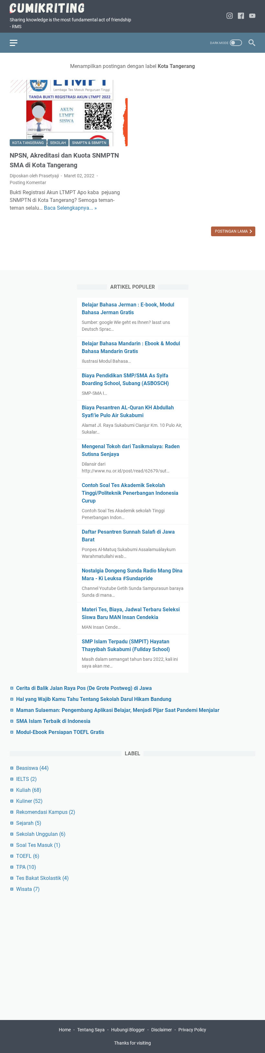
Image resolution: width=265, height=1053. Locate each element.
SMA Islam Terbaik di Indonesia (53, 721)
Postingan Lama (232, 231)
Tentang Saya (91, 1029)
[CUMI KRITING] (51, 8)
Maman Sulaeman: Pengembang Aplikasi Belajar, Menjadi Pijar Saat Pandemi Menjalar (117, 710)
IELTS (26, 779)
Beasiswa (32, 768)
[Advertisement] (132, 953)
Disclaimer (162, 1029)
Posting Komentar (28, 182)
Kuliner (29, 801)
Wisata (28, 889)
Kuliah (28, 790)
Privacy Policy (192, 1029)
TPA (26, 867)
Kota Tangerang (28, 143)
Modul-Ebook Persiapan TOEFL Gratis (60, 732)
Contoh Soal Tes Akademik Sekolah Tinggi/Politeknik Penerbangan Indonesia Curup (130, 493)
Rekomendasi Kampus (45, 812)
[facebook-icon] (241, 16)
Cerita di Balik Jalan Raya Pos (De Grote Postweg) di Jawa (84, 688)
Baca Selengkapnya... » (70, 208)
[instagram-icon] (230, 16)
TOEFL (27, 856)
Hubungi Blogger (128, 1029)
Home (65, 1029)
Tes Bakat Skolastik (42, 878)
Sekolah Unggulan (41, 834)
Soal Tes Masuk (38, 845)
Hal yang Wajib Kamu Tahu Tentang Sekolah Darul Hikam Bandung (93, 699)
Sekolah (58, 143)
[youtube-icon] (252, 16)
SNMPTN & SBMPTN (89, 143)
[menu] (17, 42)
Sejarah (28, 823)
